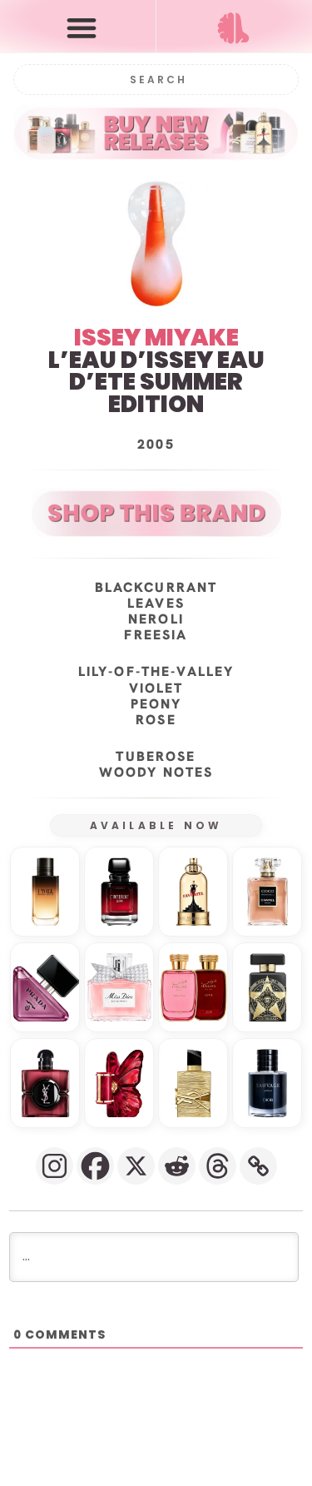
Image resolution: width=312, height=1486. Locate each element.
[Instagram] (54, 1166)
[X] (136, 1166)
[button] (81, 27)
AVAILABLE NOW (156, 825)
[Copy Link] (258, 1166)
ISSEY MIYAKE (156, 337)
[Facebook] (95, 1166)
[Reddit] (177, 1166)
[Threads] (217, 1166)
